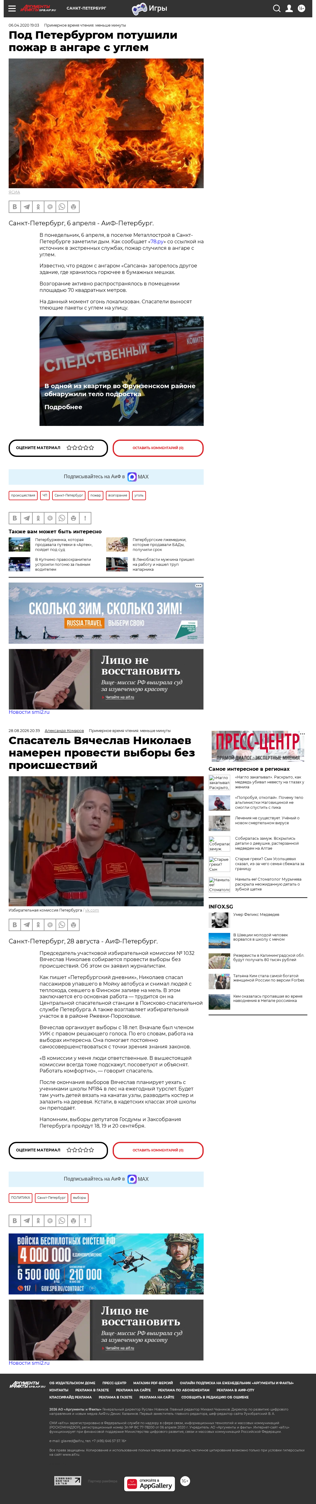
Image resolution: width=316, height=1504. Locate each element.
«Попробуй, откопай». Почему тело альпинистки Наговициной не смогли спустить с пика (269, 802)
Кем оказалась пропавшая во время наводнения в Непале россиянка (267, 998)
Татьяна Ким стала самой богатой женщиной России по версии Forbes (268, 978)
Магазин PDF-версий (153, 1383)
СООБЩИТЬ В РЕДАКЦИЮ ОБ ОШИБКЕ (215, 1397)
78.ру (157, 242)
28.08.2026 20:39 (24, 730)
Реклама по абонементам (184, 1390)
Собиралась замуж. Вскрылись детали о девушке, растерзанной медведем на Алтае (267, 843)
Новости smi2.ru (29, 712)
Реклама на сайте (133, 1390)
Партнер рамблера (102, 1481)
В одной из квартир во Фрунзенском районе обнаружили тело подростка (120, 390)
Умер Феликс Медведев (256, 914)
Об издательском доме (72, 1383)
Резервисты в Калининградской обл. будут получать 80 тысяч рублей (269, 957)
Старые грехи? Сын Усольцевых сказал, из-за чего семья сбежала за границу (269, 863)
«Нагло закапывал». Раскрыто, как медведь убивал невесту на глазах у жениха (269, 782)
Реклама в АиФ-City (235, 1390)
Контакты (58, 1390)
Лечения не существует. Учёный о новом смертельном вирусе (267, 820)
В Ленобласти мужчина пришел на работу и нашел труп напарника (163, 564)
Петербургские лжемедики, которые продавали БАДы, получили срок (159, 544)
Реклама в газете (92, 1390)
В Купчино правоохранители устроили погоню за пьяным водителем (63, 564)
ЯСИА (14, 192)
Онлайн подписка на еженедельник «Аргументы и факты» (237, 1383)
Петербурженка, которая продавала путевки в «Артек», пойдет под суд (64, 544)
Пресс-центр (114, 1383)
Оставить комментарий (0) (158, 448)
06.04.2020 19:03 (24, 25)
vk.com (92, 910)
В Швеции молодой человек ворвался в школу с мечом (260, 937)
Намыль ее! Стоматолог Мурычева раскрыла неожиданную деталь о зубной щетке (268, 884)
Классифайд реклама (70, 1397)
